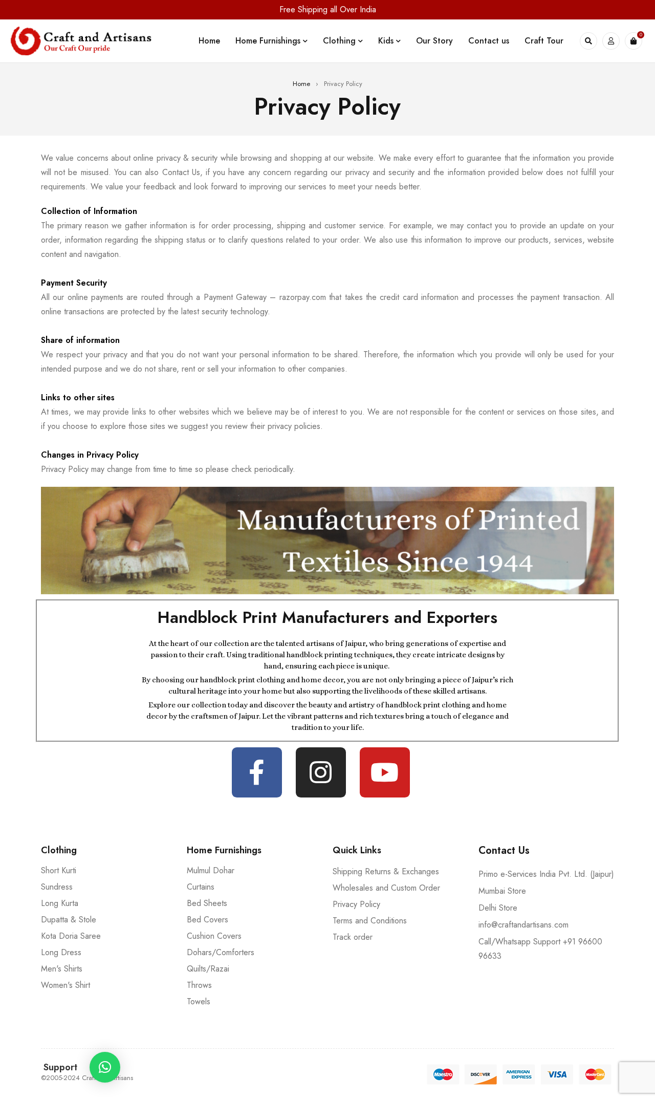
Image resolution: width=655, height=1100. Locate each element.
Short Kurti (58, 870)
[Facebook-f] (257, 772)
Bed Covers (207, 919)
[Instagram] (321, 772)
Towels (198, 1001)
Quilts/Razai (208, 969)
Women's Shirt (65, 985)
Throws (199, 985)
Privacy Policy (356, 904)
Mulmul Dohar (210, 870)
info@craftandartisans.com (523, 925)
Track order (353, 937)
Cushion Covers (214, 936)
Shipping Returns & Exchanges (386, 871)
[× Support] (105, 1067)
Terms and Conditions (370, 920)
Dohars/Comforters (220, 952)
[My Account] (611, 41)
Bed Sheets (207, 903)
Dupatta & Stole (68, 919)
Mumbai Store (502, 891)
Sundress (57, 887)
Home (301, 84)
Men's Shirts (61, 969)
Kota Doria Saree (71, 936)
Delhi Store (497, 908)
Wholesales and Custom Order (386, 888)
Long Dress (61, 952)
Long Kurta (59, 903)
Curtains (200, 887)
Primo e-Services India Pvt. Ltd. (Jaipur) (546, 874)
